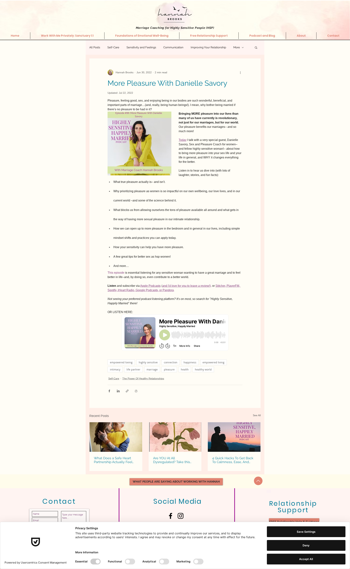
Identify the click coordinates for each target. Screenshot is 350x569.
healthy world (203, 369)
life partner (133, 369)
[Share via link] (127, 391)
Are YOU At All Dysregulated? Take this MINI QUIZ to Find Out (171, 460)
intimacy (115, 369)
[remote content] (175, 333)
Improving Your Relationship (208, 47)
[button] (256, 47)
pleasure (169, 369)
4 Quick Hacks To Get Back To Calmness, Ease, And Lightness (232, 460)
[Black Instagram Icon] (180, 516)
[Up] (258, 481)
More (236, 47)
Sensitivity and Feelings (141, 47)
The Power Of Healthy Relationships (143, 378)
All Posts (94, 47)
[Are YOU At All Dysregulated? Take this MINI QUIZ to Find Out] (175, 437)
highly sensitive (148, 362)
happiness (190, 362)
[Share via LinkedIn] (118, 391)
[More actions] (240, 72)
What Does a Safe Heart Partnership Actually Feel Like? (113, 460)
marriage (152, 369)
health (185, 369)
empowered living (213, 362)
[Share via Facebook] (109, 391)
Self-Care (113, 47)
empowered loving (121, 362)
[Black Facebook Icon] (170, 516)
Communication (173, 47)
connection (170, 362)
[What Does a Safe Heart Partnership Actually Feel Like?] (116, 437)
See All (257, 415)
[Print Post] (136, 391)
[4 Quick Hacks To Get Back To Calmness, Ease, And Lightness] (234, 437)
